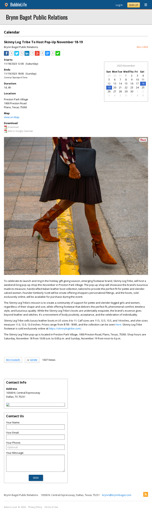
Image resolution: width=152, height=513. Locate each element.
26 (109, 91)
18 (143, 83)
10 (137, 79)
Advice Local (10, 507)
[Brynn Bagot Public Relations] (8, 405)
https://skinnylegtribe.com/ (65, 328)
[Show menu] (144, 5)
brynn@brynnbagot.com (116, 495)
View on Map (11, 117)
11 (143, 79)
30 (114, 75)
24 (137, 87)
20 (114, 87)
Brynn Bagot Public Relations (37, 17)
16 (131, 83)
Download (13, 126)
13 (114, 83)
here (118, 324)
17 (137, 83)
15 (126, 83)
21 (120, 87)
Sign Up (133, 5)
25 (143, 87)
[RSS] (145, 494)
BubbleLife (18, 4)
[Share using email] (47, 54)
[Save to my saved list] (57, 54)
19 (109, 87)
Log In (119, 5)
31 (120, 75)
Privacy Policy (35, 507)
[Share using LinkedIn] (27, 54)
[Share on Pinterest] (143, 141)
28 (120, 91)
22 (126, 87)
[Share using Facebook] (6, 54)
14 (120, 83)
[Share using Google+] (37, 54)
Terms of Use (51, 507)
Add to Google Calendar (20, 130)
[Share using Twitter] (16, 54)
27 (114, 91)
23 (131, 87)
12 (109, 83)
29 (109, 75)
